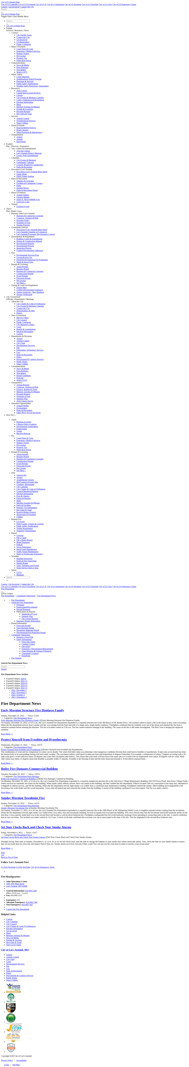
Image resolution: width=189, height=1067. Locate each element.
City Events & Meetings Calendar (30, 98)
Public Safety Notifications (27, 84)
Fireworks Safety (28, 642)
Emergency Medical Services (28, 51)
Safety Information (24, 639)
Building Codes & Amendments (29, 239)
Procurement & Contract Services (30, 359)
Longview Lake (22, 202)
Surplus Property (23, 225)
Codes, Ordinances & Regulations (30, 100)
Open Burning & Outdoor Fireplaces (36, 651)
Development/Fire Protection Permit (31, 633)
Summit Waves (22, 188)
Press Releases (22, 67)
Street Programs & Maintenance (29, 132)
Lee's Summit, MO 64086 (16, 886)
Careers (4, 7)
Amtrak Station (22, 195)
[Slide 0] (2, 591)
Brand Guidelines (23, 375)
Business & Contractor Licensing (29, 216)
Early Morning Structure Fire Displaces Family (32, 710)
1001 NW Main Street (15, 884)
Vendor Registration (24, 528)
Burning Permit (22, 269)
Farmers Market (22, 197)
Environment (21, 408)
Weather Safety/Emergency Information (32, 86)
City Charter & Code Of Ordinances (21, 926)
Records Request (23, 111)
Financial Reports (23, 498)
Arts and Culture (23, 151)
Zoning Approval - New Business (30, 292)
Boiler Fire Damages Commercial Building (29, 768)
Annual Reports (22, 385)
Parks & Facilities (23, 505)
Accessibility (21, 1060)
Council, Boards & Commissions (29, 165)
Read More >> (7, 734)
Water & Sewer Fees (24, 262)
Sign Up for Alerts (13, 945)
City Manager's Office (25, 325)
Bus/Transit (21, 142)
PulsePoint (26, 656)
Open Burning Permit (25, 628)
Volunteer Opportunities (26, 531)
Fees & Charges (22, 496)
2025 (24, 681)
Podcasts (20, 378)
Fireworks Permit (23, 278)
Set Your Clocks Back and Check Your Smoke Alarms (36, 827)
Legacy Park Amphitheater (27, 155)
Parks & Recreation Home (27, 190)
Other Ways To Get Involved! (28, 413)
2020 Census (21, 91)
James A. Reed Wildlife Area (28, 199)
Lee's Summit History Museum (29, 153)
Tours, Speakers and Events (27, 565)
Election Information (24, 102)
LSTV (19, 572)
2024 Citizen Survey (24, 401)
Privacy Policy (7, 1060)
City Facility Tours (24, 35)
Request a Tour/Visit (24, 637)
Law (18, 352)
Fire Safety (26, 646)
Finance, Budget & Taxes (26, 389)
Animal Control (22, 118)
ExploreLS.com (22, 206)
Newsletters (21, 70)
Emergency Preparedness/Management (37, 649)
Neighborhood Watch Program (28, 79)
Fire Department (7, 589)
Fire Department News (23, 718)
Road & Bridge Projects (26, 128)
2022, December (18, 690)
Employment (21, 429)
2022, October (18, 695)
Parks (18, 186)
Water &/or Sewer (23, 60)
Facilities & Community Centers (29, 183)
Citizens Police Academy (26, 424)
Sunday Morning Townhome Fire (23, 798)
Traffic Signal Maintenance (27, 552)
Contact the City (27, 7)
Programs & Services (25, 81)
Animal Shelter (22, 406)
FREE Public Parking (25, 176)
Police (18, 357)
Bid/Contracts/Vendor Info (27, 482)
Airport (19, 137)
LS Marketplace (22, 42)
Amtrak (19, 139)
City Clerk (20, 343)
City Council (21, 320)
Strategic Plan (22, 399)
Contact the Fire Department (17, 909)
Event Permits (22, 276)
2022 (24, 688)
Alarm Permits (22, 267)
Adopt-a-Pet (21, 475)
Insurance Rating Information (28, 621)
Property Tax (21, 58)
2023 (24, 686)
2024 (24, 683)
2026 (23, 679)
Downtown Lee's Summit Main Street (31, 172)
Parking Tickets (22, 54)
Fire (18, 348)
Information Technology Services (29, 350)
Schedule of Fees (23, 223)
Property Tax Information (26, 508)
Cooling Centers (28, 644)
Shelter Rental (22, 563)
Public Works (21, 362)
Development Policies (25, 243)
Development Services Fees (27, 255)
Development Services (25, 345)
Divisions (20, 605)
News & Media (22, 65)
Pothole (19, 545)
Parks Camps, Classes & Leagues (30, 524)
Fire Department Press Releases (26, 776)
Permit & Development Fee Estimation (32, 260)
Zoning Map (21, 287)
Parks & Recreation (24, 167)
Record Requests (23, 609)
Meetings (20, 575)
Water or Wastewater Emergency (29, 554)
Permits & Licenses (14, 940)
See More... (21, 283)
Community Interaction (20, 635)
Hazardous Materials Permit (27, 630)
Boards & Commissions (26, 329)
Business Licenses (23, 422)
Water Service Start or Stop (27, 568)
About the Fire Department (22, 602)
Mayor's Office (22, 318)
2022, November (19, 692)
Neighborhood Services (26, 121)
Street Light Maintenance (26, 549)
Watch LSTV (21, 72)
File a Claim (21, 538)
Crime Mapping (22, 77)
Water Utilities (22, 123)
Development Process (25, 246)
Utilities (19, 517)
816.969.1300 (31, 891)
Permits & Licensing (24, 109)
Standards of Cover (29, 614)
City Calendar (22, 487)
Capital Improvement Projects (28, 93)
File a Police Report (24, 540)
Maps (18, 104)
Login (6, 1065)
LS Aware (20, 521)
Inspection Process (23, 248)
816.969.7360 (31, 902)
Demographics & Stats (25, 311)
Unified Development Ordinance (29, 250)
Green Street (21, 174)
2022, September (19, 697)
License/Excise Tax (24, 257)
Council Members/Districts (27, 491)
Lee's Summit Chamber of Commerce (31, 232)
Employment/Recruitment (26, 607)
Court (18, 327)
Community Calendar (25, 162)
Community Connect (30, 653)
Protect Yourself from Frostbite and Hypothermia (34, 739)
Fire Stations (16, 658)
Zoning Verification (24, 294)
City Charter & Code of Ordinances (30, 304)
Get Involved (14, 7)
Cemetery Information (25, 484)
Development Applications (27, 426)
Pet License (21, 56)
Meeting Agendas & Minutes (28, 107)
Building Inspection (24, 559)
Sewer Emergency (23, 547)
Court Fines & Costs (24, 49)
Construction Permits (24, 274)
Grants (19, 431)
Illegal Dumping (23, 542)
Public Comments (23, 44)
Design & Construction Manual (29, 241)
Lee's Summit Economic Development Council (35, 234)
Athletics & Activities (25, 181)
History (19, 313)
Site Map (16, 1065)
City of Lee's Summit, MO (15, 949)
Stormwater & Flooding (26, 514)
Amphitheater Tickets (25, 480)
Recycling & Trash (24, 114)
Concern (19, 535)
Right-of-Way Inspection (26, 561)
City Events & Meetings (26, 160)
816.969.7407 (27, 905)
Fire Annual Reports (30, 619)
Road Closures (22, 130)
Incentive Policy (23, 220)
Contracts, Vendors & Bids (27, 218)
